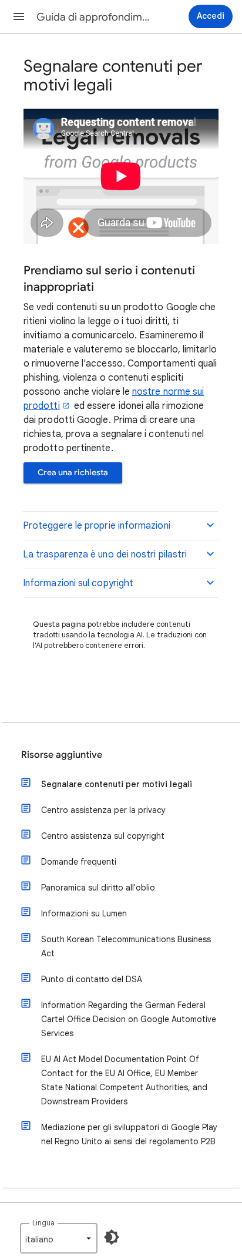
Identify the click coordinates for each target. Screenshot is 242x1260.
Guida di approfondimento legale (95, 17)
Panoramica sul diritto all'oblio (98, 887)
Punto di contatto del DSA (91, 979)
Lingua (43, 1222)
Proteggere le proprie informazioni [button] (96, 526)
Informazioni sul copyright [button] (78, 583)
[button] (19, 16)
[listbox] (59, 1238)
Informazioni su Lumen (84, 913)
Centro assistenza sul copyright (102, 836)
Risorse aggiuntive (61, 755)
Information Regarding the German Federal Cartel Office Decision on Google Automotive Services (128, 1019)
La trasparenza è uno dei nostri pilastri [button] (105, 554)
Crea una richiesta (73, 473)
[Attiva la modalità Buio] (112, 1237)
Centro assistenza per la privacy (103, 810)
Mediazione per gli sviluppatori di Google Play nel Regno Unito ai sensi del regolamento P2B (129, 1134)
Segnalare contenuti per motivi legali (116, 784)
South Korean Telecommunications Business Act (126, 946)
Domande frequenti (78, 861)
